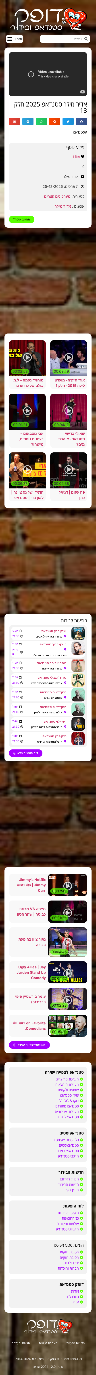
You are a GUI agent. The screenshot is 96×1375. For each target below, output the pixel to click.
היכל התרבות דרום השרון (46, 727)
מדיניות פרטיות (75, 1343)
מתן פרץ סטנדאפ (54, 736)
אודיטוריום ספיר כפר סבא (46, 683)
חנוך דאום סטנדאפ (53, 692)
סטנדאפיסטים (71, 1133)
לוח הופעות (73, 1206)
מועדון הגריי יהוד (52, 668)
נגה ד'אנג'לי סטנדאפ (52, 677)
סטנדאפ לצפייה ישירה (64, 1072)
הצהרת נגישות (48, 1343)
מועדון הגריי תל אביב (49, 636)
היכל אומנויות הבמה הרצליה (49, 655)
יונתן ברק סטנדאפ (54, 631)
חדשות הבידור (71, 1172)
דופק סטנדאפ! (71, 1284)
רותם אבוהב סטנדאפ (52, 663)
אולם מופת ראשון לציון (48, 712)
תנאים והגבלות (20, 1343)
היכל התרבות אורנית (49, 741)
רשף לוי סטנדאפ (55, 721)
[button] (14, 39)
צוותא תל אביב (53, 697)
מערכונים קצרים (57, 196)
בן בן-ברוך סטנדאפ (53, 644)
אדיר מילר (63, 206)
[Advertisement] (48, 280)
